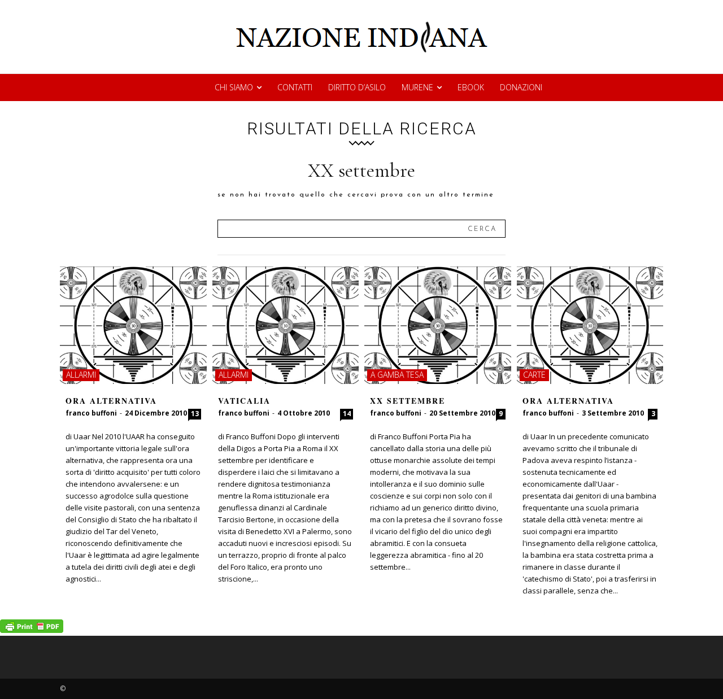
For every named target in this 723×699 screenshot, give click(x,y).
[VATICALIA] (285, 325)
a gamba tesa (397, 374)
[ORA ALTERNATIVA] (133, 325)
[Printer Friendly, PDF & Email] (31, 630)
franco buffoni (91, 413)
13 (195, 413)
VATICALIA (244, 401)
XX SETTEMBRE (407, 401)
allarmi (81, 374)
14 (347, 413)
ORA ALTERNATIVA (111, 401)
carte (534, 374)
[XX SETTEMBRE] (437, 325)
